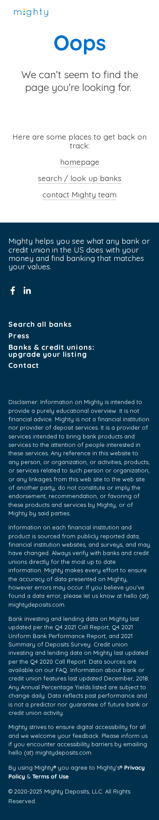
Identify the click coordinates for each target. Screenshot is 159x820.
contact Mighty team (79, 194)
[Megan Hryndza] (27, 290)
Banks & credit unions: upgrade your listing (51, 351)
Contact (23, 365)
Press (19, 336)
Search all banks (40, 324)
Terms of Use (50, 776)
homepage (79, 161)
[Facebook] (12, 290)
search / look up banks (79, 178)
